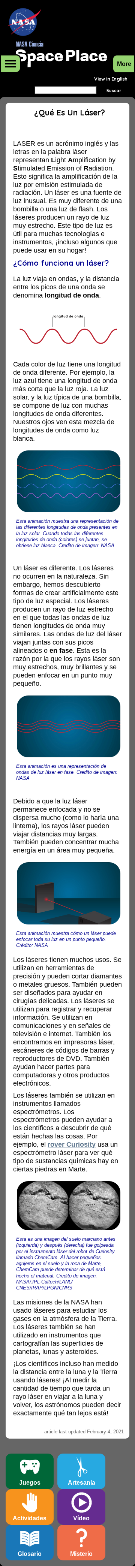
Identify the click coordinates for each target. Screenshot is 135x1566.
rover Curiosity (72, 1144)
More (10, 63)
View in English (111, 78)
